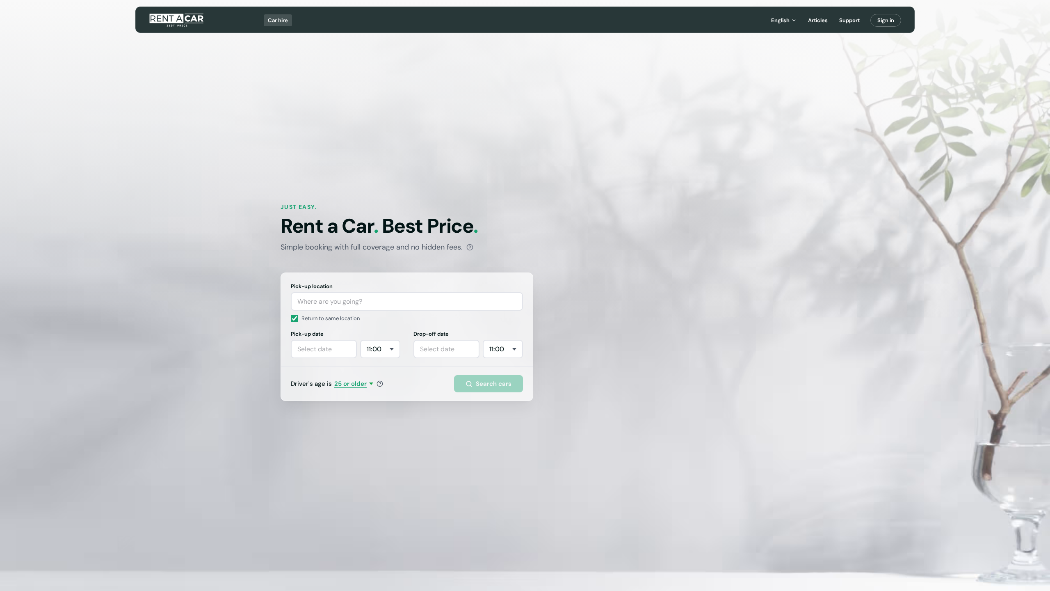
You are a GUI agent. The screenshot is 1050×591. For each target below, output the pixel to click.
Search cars (493, 384)
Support (849, 20)
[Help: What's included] (469, 247)
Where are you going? (329, 301)
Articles (818, 20)
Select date (314, 349)
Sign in (885, 20)
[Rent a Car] (177, 20)
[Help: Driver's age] (380, 383)
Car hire (278, 20)
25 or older (350, 384)
